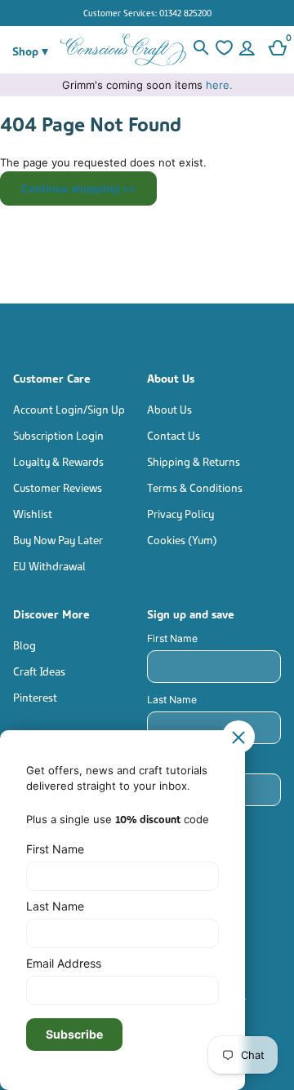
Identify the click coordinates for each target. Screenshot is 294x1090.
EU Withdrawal (49, 565)
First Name (172, 638)
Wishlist (32, 512)
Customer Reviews (57, 486)
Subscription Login (58, 434)
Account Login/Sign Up (69, 408)
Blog (24, 644)
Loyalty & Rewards (58, 460)
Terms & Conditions (195, 486)
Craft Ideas (39, 670)
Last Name (172, 699)
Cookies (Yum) (182, 538)
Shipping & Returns (193, 460)
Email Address (63, 963)
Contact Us (173, 434)
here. (219, 84)
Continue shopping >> (78, 188)
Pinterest (35, 696)
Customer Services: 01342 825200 (147, 12)
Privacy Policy (180, 512)
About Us (169, 408)
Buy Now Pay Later (58, 538)
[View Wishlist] (224, 50)
